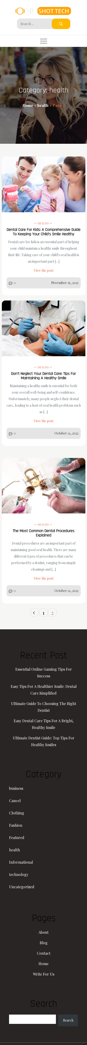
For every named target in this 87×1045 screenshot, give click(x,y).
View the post (43, 270)
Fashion (15, 825)
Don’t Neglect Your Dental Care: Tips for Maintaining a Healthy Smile (43, 376)
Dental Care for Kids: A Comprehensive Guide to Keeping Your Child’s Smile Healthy (44, 232)
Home (43, 963)
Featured (16, 837)
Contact (43, 953)
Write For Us (43, 974)
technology (18, 874)
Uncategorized (21, 886)
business (16, 788)
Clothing (16, 812)
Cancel (15, 800)
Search (68, 1020)
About (43, 932)
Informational (21, 862)
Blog (44, 942)
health (43, 223)
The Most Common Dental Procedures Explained (43, 533)
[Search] (61, 24)
